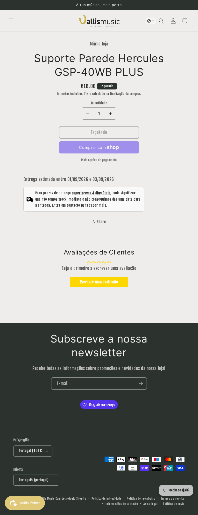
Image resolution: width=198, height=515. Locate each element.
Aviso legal (150, 504)
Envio (87, 94)
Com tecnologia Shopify (71, 498)
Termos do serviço (173, 498)
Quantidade (99, 103)
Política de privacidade (106, 498)
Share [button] (101, 221)
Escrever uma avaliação (99, 282)
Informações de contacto (122, 504)
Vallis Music (47, 498)
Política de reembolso (141, 498)
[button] (11, 20)
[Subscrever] (141, 383)
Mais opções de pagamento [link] (99, 160)
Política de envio (174, 504)
